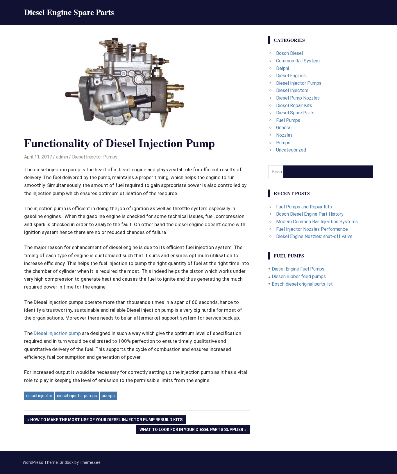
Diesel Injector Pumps (94, 157)
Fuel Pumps (288, 120)
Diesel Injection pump (57, 333)
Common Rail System (298, 61)
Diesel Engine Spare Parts (69, 12)
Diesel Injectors (292, 90)
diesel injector (39, 395)
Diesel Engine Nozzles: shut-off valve (314, 236)
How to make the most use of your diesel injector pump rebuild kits (106, 420)
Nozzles (284, 135)
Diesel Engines (291, 75)
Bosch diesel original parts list (302, 284)
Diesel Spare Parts (295, 113)
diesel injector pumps (77, 395)
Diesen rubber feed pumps (299, 276)
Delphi (282, 68)
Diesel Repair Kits (294, 105)
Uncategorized (291, 150)
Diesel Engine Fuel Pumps (298, 269)
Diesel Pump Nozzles (298, 98)
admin (62, 157)
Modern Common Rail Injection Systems (317, 221)
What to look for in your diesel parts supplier (191, 430)
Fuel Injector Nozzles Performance (312, 229)
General (284, 127)
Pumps (283, 142)
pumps (108, 395)
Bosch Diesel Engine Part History (310, 214)
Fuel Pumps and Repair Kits (304, 207)
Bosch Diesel (289, 53)
